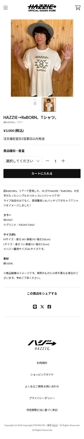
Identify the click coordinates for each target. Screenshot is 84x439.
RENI (54, 425)
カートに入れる (42, 173)
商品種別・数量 (14, 151)
